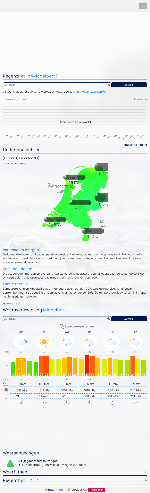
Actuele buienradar (134, 145)
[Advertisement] (75, 41)
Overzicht (9, 158)
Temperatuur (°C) (28, 158)
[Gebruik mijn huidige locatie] (108, 84)
